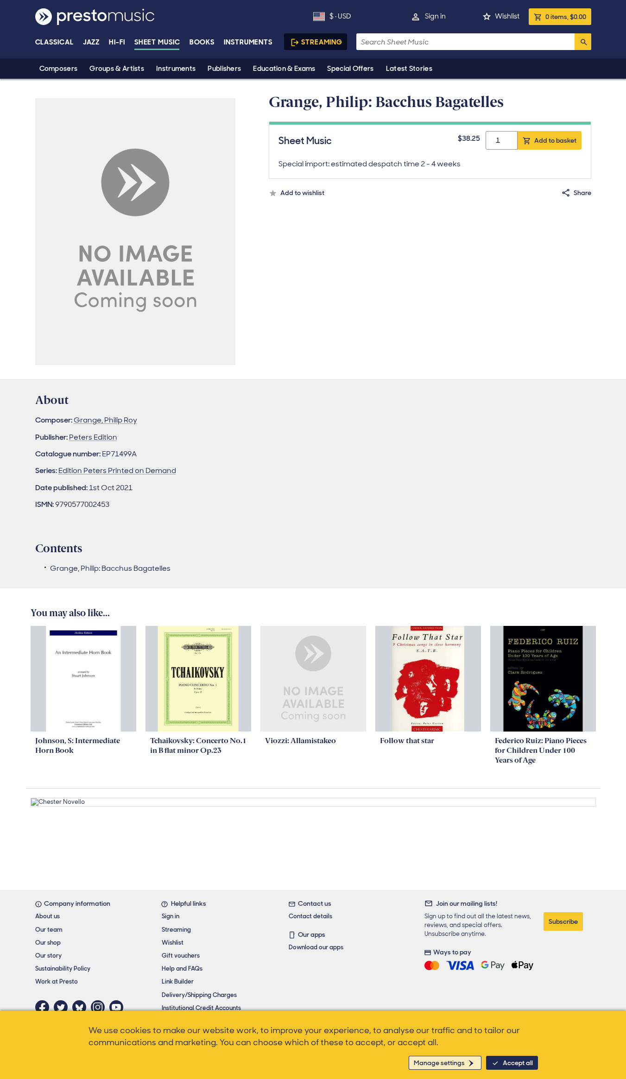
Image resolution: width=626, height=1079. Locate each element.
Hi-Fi (117, 42)
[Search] (583, 41)
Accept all (518, 1063)
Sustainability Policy (62, 968)
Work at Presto (56, 981)
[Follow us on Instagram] (100, 1007)
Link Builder (178, 981)
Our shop (48, 942)
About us (47, 916)
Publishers (224, 68)
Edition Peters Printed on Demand (117, 470)
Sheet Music (157, 42)
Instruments (176, 68)
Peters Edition (93, 437)
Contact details (310, 916)
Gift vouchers (181, 955)
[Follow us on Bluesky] (81, 1007)
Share (582, 193)
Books (202, 42)
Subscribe (563, 921)
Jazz (91, 42)
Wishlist (507, 16)
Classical (54, 42)
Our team (49, 930)
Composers (58, 68)
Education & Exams (284, 68)
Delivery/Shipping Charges (199, 995)
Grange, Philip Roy (105, 420)
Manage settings (439, 1063)
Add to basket (555, 140)
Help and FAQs (182, 968)
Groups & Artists (116, 68)
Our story (48, 955)
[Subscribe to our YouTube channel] (118, 1007)
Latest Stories (409, 68)
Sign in (435, 16)
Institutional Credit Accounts (201, 1008)
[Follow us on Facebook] (44, 1007)
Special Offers (350, 68)
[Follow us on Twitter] (63, 1007)
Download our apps (316, 947)
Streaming (321, 42)
